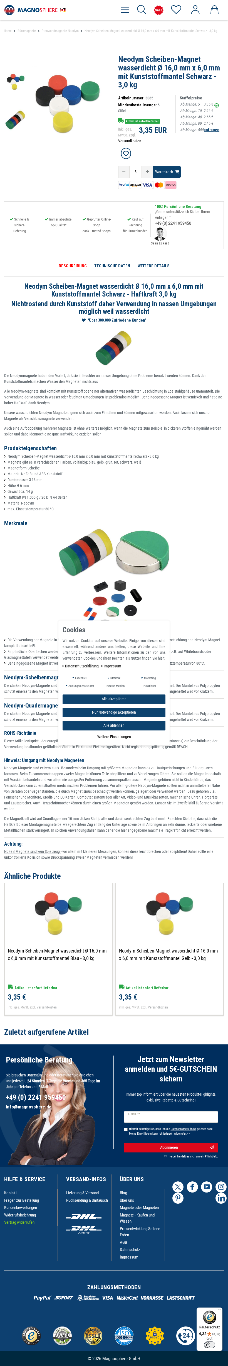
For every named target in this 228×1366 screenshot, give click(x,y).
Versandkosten (129, 141)
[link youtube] (206, 1187)
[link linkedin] (221, 1198)
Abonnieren (169, 1147)
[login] (195, 10)
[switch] (209, 1344)
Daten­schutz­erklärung (82, 666)
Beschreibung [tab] (73, 265)
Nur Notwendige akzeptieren (114, 712)
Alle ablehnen (114, 725)
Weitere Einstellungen (114, 737)
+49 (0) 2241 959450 (173, 223)
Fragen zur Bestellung (21, 1200)
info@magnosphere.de (28, 1107)
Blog (123, 1192)
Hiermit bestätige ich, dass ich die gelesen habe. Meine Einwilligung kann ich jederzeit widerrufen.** (171, 1131)
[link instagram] (221, 1187)
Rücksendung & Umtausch (87, 1200)
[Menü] (219, 1311)
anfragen (211, 130)
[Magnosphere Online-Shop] (36, 10)
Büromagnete (27, 31)
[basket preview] (214, 10)
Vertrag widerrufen (19, 1222)
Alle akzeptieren (114, 699)
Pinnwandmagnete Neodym (60, 31)
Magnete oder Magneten (139, 1207)
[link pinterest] (178, 1198)
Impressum (129, 1257)
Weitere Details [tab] (154, 265)
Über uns (127, 1200)
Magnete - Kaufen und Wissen (137, 1218)
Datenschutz (130, 1249)
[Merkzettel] (176, 10)
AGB (123, 1242)
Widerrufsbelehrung (20, 1215)
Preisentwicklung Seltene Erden (140, 1232)
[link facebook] (192, 1187)
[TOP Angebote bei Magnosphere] (158, 10)
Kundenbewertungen (20, 1207)
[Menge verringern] (123, 172)
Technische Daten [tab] (112, 265)
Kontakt (10, 1192)
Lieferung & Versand (82, 1192)
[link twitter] (178, 1187)
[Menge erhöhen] (147, 172)
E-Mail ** (134, 1114)
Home (8, 31)
